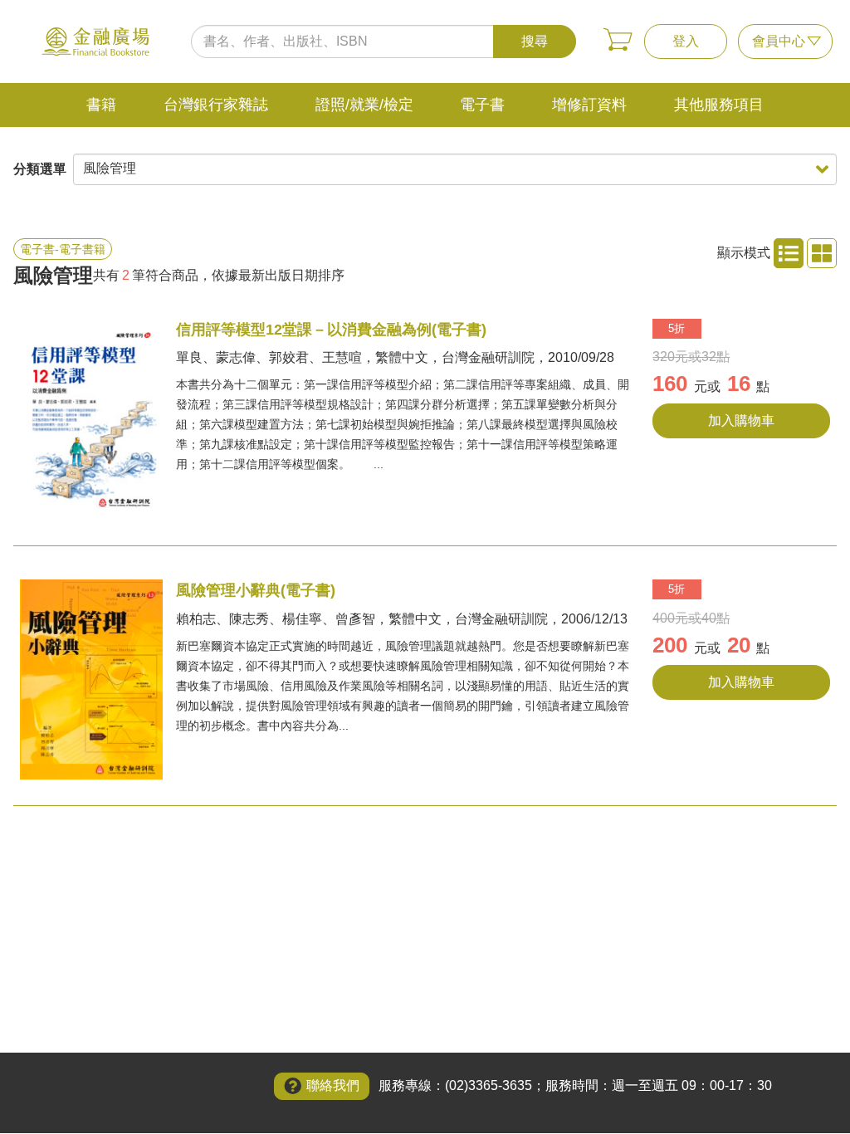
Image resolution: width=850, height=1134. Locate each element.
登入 (685, 41)
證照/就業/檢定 (364, 104)
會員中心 (778, 41)
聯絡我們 (332, 1085)
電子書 (482, 104)
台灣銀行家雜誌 (216, 104)
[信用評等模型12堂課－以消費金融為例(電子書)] (91, 422)
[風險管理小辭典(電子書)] (91, 682)
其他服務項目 (719, 104)
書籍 (101, 104)
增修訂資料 (589, 104)
